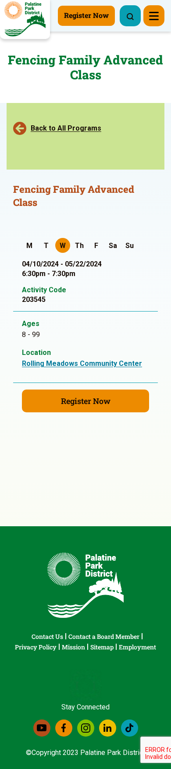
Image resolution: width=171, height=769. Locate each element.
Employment (137, 647)
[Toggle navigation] (153, 15)
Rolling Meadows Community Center (82, 363)
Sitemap (102, 647)
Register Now (85, 401)
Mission (73, 647)
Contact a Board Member (103, 636)
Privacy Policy (36, 647)
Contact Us (47, 636)
